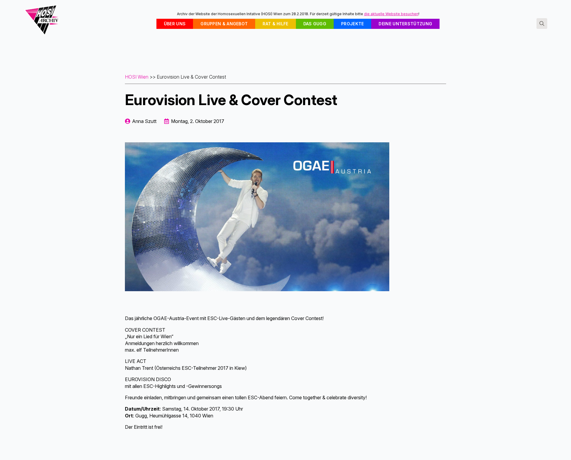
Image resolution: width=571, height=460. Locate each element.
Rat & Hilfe (275, 23)
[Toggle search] (542, 23)
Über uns (175, 23)
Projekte (352, 23)
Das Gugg (314, 23)
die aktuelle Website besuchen (391, 14)
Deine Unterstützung (405, 23)
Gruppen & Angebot (224, 23)
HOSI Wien (136, 77)
